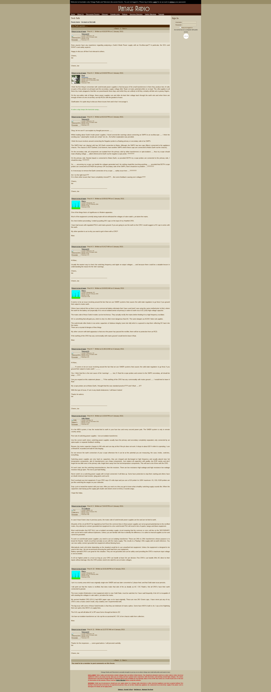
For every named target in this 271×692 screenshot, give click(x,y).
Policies (124, 14)
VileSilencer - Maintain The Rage (143, 689)
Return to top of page (79, 31)
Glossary (105, 14)
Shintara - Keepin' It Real (125, 689)
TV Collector (86, 508)
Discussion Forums (93, 14)
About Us (80, 14)
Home (73, 14)
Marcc (84, 201)
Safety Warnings (150, 14)
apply (155, 2)
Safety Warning (120, 680)
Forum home (75, 22)
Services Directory (136, 14)
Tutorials (161, 14)
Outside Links (115, 14)
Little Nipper (86, 418)
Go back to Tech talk (88, 22)
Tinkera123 (85, 34)
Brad (83, 75)
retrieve (172, 2)
